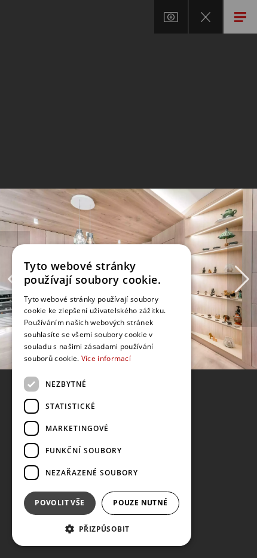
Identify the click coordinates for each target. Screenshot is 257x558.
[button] (101, 528)
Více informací (106, 358)
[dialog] (101, 395)
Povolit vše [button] (59, 503)
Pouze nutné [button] (140, 503)
